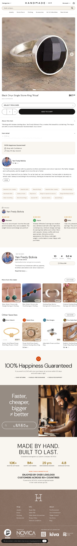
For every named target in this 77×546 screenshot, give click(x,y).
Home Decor (21, 12)
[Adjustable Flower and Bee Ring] (52, 331)
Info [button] (30, 507)
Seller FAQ (32, 512)
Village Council (54, 515)
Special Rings (58, 198)
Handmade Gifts (7, 193)
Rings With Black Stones (66, 193)
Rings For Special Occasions (48, 193)
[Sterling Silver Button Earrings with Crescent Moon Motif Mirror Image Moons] (52, 292)
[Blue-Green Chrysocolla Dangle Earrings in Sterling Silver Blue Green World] (11, 292)
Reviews (62, 258)
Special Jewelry (46, 198)
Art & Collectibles (52, 12)
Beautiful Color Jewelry (9, 189)
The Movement (54, 510)
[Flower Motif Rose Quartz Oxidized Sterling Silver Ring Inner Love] (31, 331)
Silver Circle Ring (7, 198)
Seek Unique (21, 425)
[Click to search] (72, 8)
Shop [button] (18, 507)
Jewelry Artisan (21, 193)
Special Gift (34, 198)
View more (70, 314)
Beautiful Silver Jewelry (52, 189)
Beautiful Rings (37, 189)
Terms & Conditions (35, 520)
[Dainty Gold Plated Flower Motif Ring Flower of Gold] (11, 331)
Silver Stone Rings (22, 198)
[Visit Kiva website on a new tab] (54, 534)
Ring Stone (33, 193)
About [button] (51, 507)
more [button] (6, 180)
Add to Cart (47, 111)
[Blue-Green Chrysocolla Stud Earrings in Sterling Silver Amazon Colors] (31, 292)
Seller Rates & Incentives (37, 515)
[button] (6, 3)
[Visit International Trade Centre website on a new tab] (68, 534)
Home (18, 512)
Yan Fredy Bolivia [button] (19, 161)
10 (55, 256)
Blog (50, 520)
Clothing (30, 12)
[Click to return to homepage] (38, 3)
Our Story (52, 518)
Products (55, 258)
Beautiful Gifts (24, 189)
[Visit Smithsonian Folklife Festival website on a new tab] (43, 534)
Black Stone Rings (67, 189)
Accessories (40, 12)
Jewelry (11, 12)
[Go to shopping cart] (73, 3)
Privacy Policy (33, 518)
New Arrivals (64, 12)
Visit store (70, 279)
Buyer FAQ (32, 510)
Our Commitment (55, 512)
